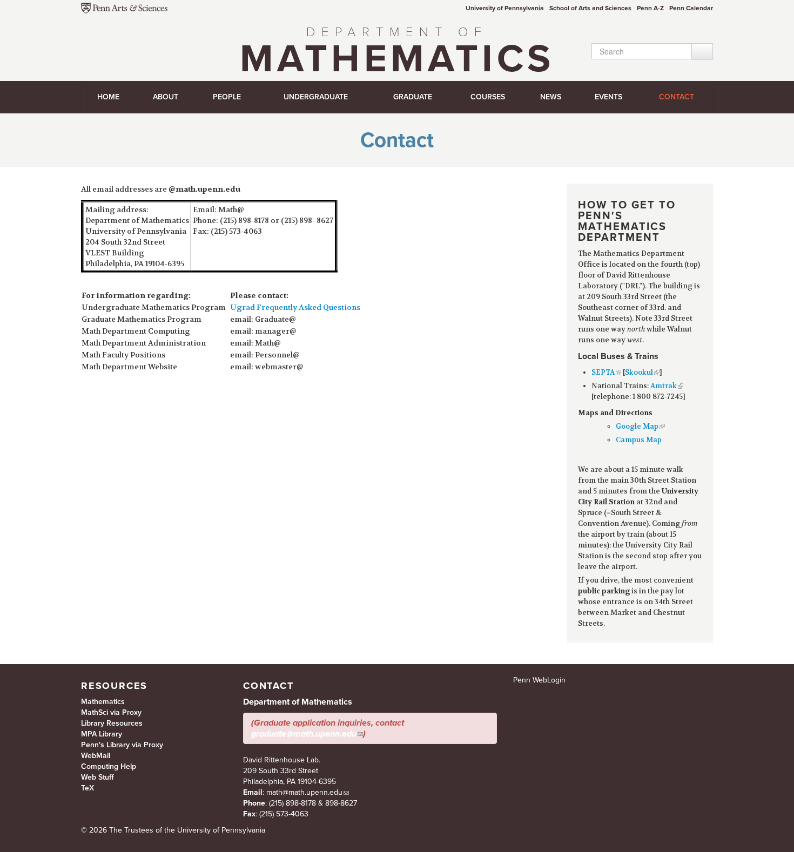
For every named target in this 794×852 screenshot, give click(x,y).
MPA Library (101, 734)
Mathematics (397, 53)
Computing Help (108, 766)
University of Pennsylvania (505, 8)
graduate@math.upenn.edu (303, 733)
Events (608, 97)
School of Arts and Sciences (590, 8)
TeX (87, 788)
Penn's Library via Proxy (122, 744)
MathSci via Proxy (111, 712)
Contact (676, 97)
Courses (487, 97)
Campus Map (639, 439)
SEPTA (603, 372)
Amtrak (663, 385)
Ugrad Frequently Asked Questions (295, 307)
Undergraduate (316, 97)
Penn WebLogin (539, 680)
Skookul (639, 372)
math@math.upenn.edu (304, 792)
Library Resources (112, 723)
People (227, 97)
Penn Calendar (691, 8)
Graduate (412, 97)
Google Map (637, 426)
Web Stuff (97, 777)
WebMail (95, 755)
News (550, 97)
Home (108, 97)
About (165, 97)
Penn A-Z (650, 8)
